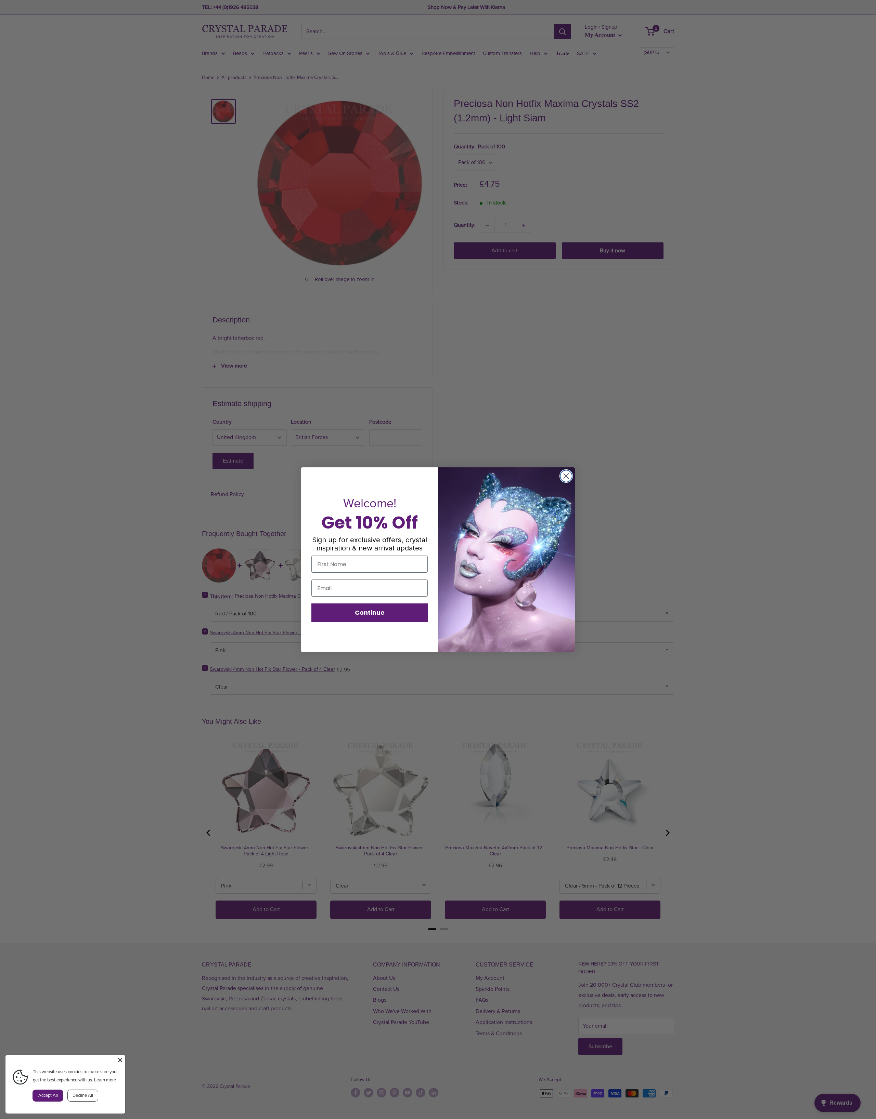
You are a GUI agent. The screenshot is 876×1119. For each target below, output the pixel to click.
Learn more (105, 1080)
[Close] (120, 1060)
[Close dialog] (566, 476)
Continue (370, 612)
